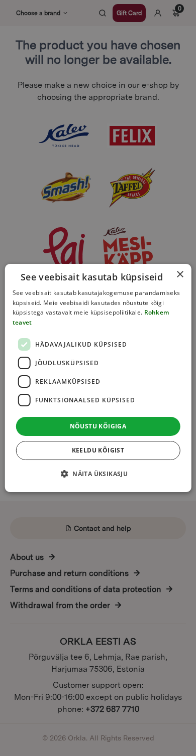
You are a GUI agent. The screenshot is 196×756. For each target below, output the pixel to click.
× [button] (179, 274)
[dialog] (98, 378)
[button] (98, 474)
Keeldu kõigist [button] (98, 450)
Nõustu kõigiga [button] (98, 426)
